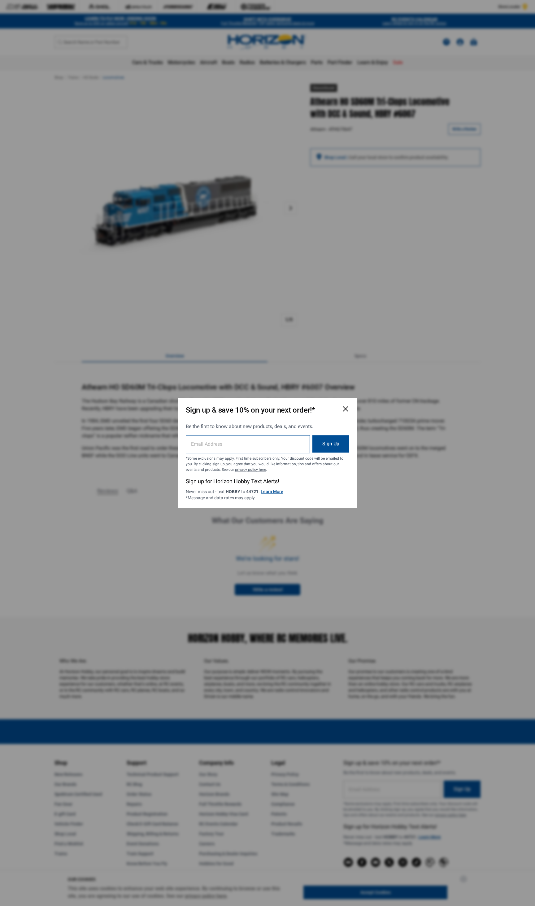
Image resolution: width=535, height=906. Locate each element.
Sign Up (330, 444)
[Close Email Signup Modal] (345, 409)
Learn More (272, 491)
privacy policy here (250, 469)
